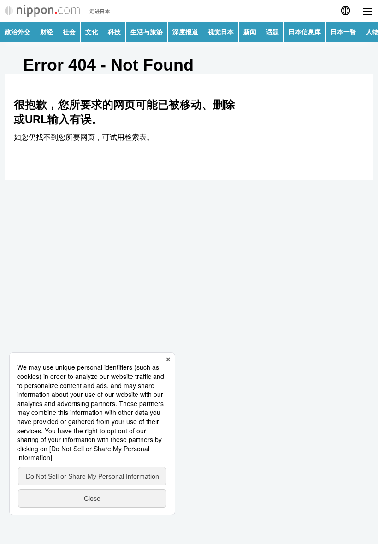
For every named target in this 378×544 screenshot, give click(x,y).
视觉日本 (221, 31)
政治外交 (17, 31)
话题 (272, 31)
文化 (91, 31)
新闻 (249, 31)
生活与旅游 (146, 31)
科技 (114, 31)
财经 (46, 31)
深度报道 (185, 31)
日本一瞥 (343, 31)
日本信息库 (305, 31)
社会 (69, 31)
